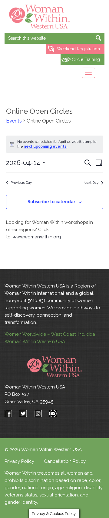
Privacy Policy (19, 461)
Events (14, 121)
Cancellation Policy (65, 461)
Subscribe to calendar (51, 201)
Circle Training (86, 59)
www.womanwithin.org (37, 237)
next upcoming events (45, 146)
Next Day (91, 182)
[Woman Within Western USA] (39, 16)
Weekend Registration (78, 48)
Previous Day (21, 182)
